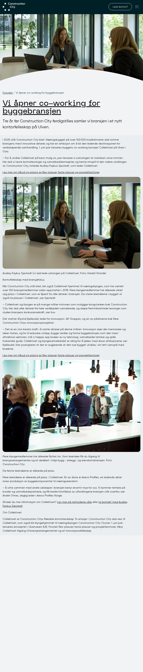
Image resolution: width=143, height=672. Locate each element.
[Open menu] (137, 6)
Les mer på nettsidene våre (74, 502)
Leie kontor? (120, 6)
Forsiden (8, 92)
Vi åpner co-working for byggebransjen (51, 107)
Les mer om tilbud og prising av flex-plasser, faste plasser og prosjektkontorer (51, 172)
